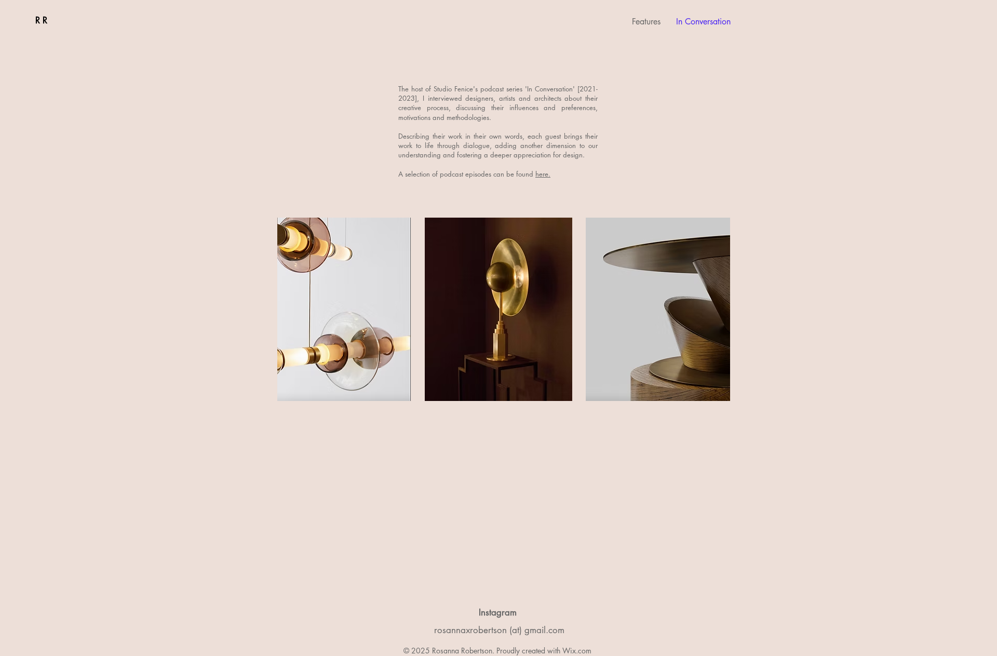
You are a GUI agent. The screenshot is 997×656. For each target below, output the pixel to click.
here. (542, 174)
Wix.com (576, 650)
